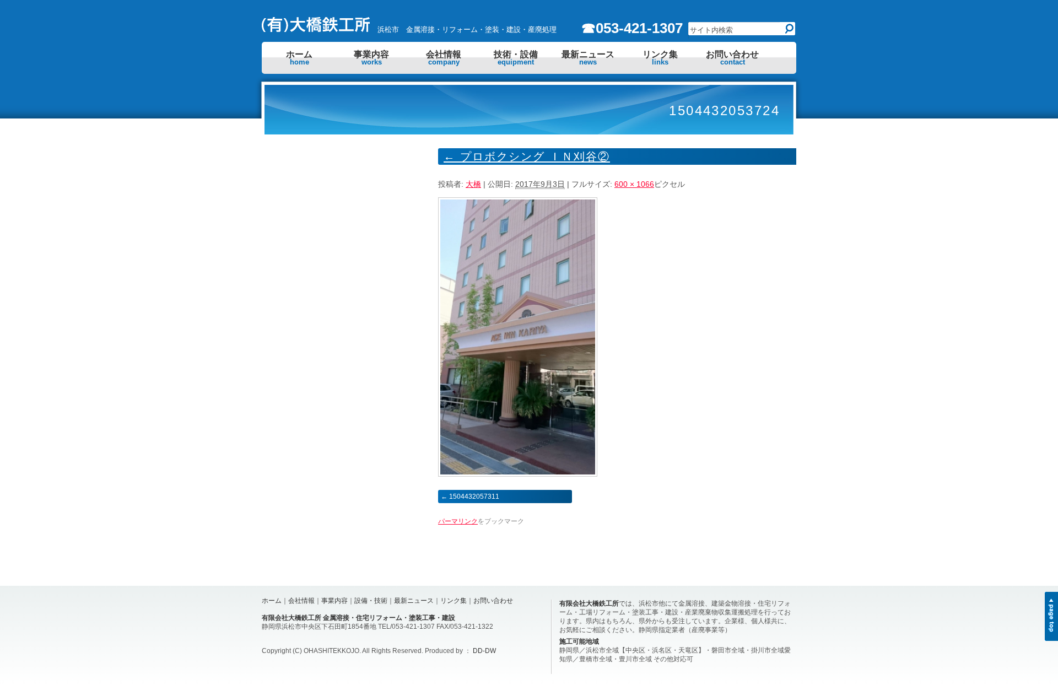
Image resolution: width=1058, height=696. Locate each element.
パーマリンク (458, 521)
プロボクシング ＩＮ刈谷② (527, 156)
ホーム (299, 58)
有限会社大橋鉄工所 (589, 603)
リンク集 (660, 58)
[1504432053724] (517, 474)
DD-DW (484, 651)
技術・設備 (516, 58)
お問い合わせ (732, 58)
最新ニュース (588, 58)
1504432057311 (474, 496)
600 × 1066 (634, 184)
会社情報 (443, 58)
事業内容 (371, 58)
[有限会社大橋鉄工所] (317, 29)
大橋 (473, 184)
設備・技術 (370, 601)
